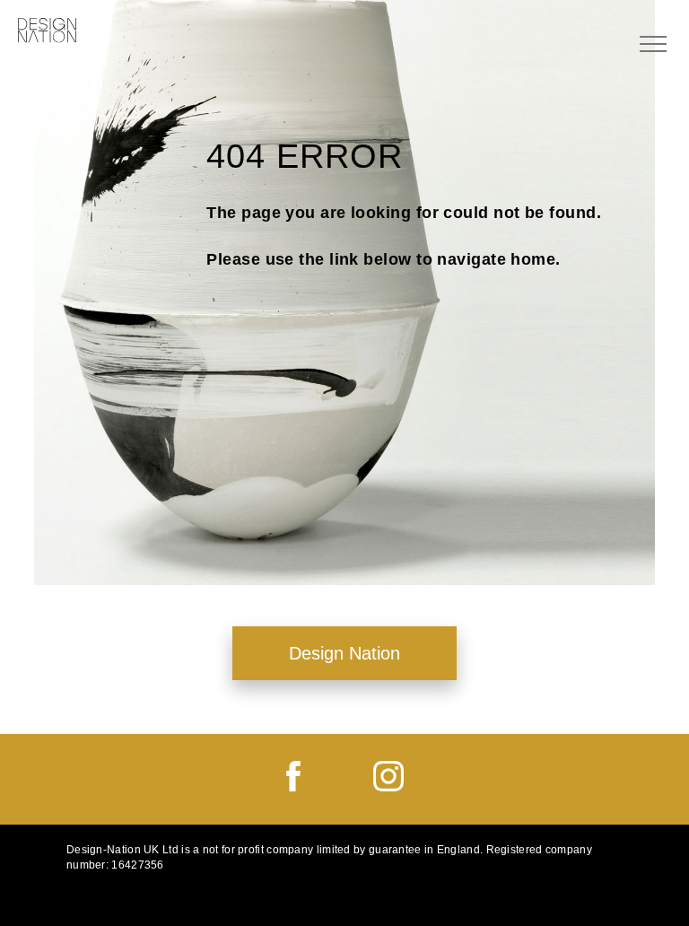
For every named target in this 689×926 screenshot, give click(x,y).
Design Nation (344, 653)
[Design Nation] (47, 31)
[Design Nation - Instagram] (388, 786)
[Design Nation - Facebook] (293, 786)
